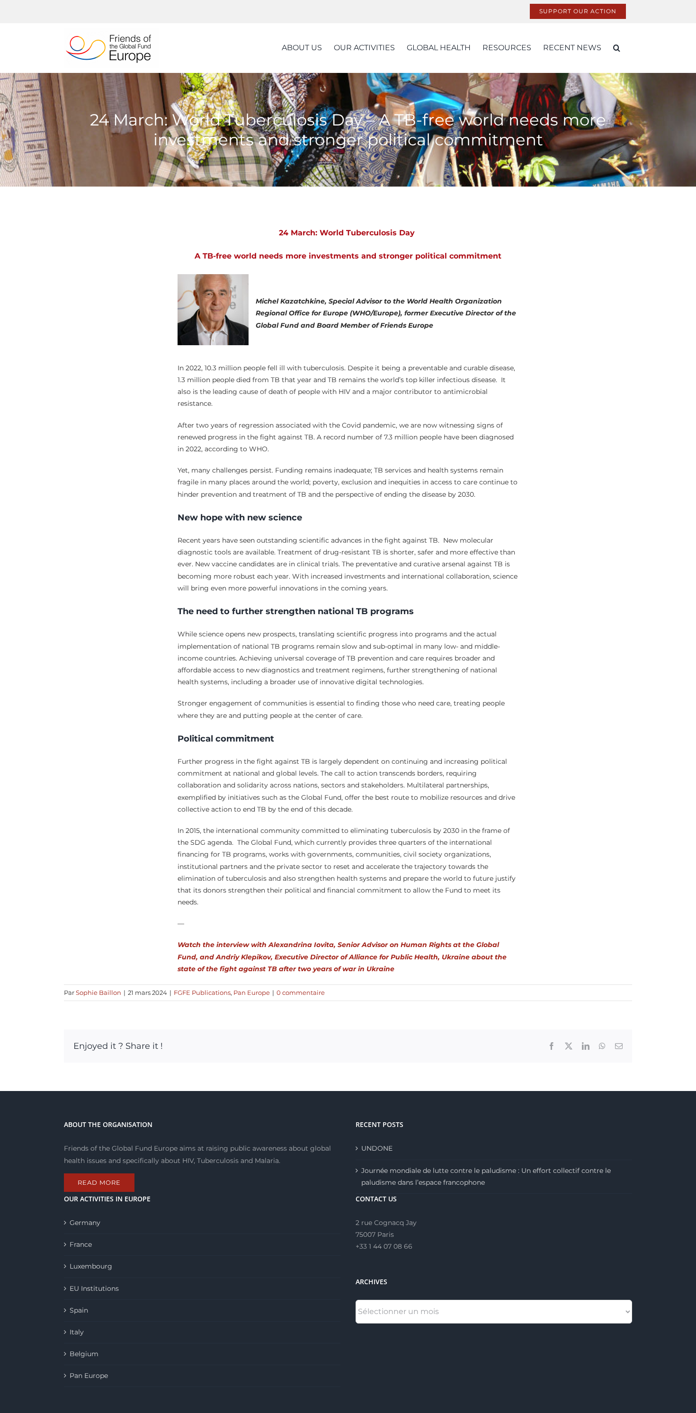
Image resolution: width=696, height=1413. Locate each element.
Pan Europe (251, 992)
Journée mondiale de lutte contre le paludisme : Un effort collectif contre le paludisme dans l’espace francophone (486, 1176)
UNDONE (377, 1148)
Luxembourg (91, 1266)
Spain (79, 1310)
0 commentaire (301, 992)
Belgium (84, 1354)
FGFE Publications (202, 992)
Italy (77, 1332)
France (81, 1244)
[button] (616, 47)
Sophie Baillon (98, 992)
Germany (85, 1222)
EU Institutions (94, 1288)
